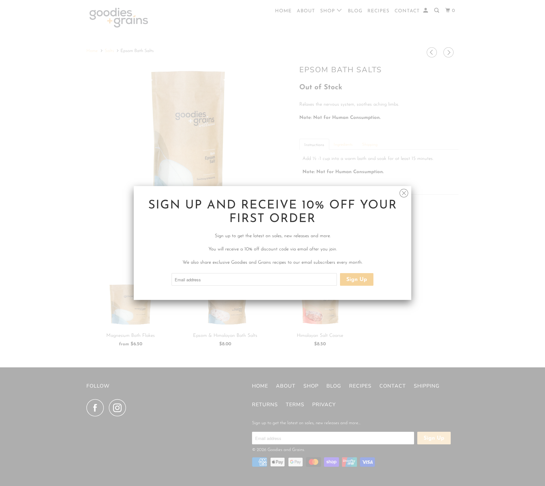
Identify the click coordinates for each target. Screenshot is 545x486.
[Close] (404, 191)
